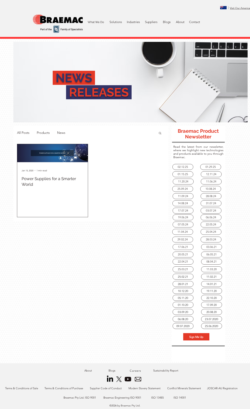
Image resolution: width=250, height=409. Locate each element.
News (61, 133)
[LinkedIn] (110, 379)
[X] (119, 379)
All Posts (23, 133)
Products (43, 133)
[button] (115, 22)
